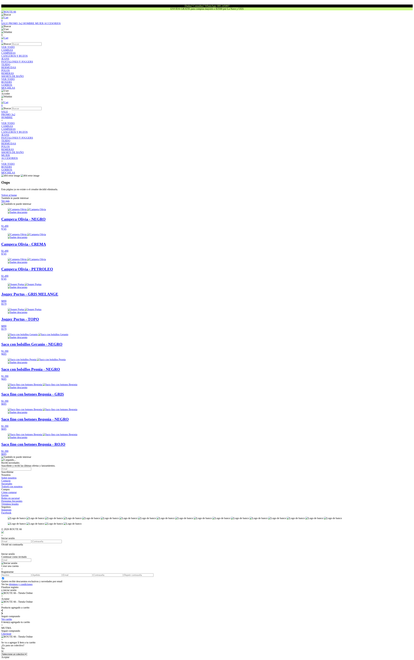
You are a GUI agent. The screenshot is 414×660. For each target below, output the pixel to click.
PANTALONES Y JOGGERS (17, 61)
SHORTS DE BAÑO (12, 76)
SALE (5, 23)
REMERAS (7, 73)
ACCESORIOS (52, 23)
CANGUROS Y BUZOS (14, 55)
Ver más (5, 201)
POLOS (5, 70)
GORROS (6, 85)
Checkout (6, 633)
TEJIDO (5, 64)
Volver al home (9, 195)
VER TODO (8, 47)
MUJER (39, 23)
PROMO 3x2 (16, 23)
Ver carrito (6, 619)
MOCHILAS (8, 87)
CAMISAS (7, 50)
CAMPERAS (8, 53)
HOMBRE (29, 23)
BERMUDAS (8, 67)
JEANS (5, 58)
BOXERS (6, 82)
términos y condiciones (21, 584)
